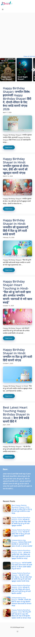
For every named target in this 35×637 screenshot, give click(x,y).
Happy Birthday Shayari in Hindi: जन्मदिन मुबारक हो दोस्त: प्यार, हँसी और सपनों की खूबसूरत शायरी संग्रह (16, 166)
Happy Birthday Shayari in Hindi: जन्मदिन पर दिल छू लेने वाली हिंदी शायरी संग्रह (17, 355)
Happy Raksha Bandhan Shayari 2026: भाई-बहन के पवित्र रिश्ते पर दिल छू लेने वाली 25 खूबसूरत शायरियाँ (21, 533)
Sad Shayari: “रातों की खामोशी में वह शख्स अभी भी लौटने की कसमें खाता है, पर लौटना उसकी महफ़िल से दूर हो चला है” (22, 566)
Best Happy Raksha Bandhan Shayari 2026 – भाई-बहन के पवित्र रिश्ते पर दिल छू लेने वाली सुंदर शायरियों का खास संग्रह (22, 509)
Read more (8, 147)
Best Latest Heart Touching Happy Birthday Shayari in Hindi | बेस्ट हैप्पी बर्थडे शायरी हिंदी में (16, 414)
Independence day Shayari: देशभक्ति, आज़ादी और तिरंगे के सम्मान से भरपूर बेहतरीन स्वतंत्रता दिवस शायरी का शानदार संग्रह (21, 602)
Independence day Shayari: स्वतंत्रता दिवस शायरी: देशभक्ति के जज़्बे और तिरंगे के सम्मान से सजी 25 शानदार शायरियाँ (22, 543)
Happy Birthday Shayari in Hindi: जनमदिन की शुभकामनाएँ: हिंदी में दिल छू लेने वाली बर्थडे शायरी (16, 227)
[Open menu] (17, 631)
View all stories (29, 56)
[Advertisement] (17, 31)
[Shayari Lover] (6, 3)
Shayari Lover (21, 3)
